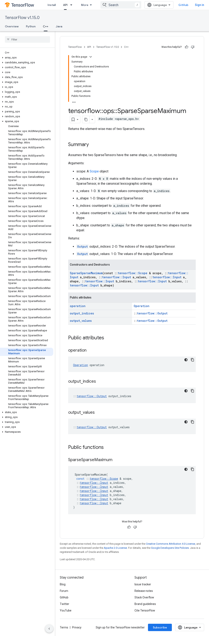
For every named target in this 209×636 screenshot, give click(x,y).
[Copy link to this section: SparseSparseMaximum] (116, 460)
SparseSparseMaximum (86, 273)
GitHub (183, 5)
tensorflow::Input (116, 277)
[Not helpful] (193, 47)
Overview (12, 26)
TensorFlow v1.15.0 (22, 17)
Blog (63, 584)
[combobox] (120, 5)
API (65, 5)
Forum (64, 590)
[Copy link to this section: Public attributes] (108, 338)
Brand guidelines (145, 604)
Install (52, 5)
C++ (45, 26)
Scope (94, 171)
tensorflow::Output (152, 313)
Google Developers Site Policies (170, 547)
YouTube (65, 610)
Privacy (76, 627)
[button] (26, 57)
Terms (64, 627)
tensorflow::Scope (132, 273)
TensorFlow (75, 46)
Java (59, 26)
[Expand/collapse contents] (90, 56)
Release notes (144, 590)
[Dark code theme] (186, 360)
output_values (81, 321)
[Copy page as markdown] (86, 119)
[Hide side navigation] (49, 629)
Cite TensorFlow (145, 610)
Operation (141, 306)
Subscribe (160, 627)
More (84, 5)
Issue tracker (143, 584)
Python (31, 26)
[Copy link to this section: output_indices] (100, 381)
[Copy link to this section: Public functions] (108, 447)
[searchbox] (27, 39)
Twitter (64, 604)
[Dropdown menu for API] (72, 5)
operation (78, 306)
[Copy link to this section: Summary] (93, 144)
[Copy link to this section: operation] (91, 350)
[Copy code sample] (192, 360)
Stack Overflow (144, 597)
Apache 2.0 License (115, 547)
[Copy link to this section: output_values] (99, 412)
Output (82, 246)
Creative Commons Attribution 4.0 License (170, 543)
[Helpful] (186, 47)
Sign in (199, 5)
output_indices (82, 313)
